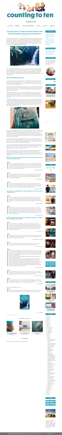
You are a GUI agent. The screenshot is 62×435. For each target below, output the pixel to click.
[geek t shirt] (51, 236)
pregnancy (16, 314)
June (48, 335)
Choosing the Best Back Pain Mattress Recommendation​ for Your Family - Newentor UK (50, 96)
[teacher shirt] (51, 203)
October (48, 330)
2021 (47, 323)
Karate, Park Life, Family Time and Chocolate (50, 350)
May (48, 336)
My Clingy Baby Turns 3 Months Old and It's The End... (51, 374)
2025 (47, 317)
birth (10, 314)
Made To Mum (40, 179)
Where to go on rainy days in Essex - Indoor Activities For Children (50, 291)
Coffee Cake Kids (40, 275)
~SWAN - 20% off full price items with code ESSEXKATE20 (50, 43)
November (49, 328)
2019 (47, 326)
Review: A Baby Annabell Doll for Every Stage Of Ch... (51, 364)
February (48, 387)
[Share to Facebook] (38, 312)
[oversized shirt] (51, 258)
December (49, 327)
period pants (23, 148)
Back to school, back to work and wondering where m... (51, 340)
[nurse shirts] (51, 214)
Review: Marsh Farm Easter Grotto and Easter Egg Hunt (50, 377)
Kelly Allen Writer (40, 188)
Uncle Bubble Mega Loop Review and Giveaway (50, 370)
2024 (47, 319)
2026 (47, 316)
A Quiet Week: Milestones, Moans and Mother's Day (51, 383)
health (12, 314)
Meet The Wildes (40, 169)
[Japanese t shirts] (51, 181)
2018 (47, 390)
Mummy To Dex (40, 267)
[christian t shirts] (51, 192)
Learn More (49, 433)
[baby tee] (51, 278)
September (49, 331)
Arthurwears (41, 231)
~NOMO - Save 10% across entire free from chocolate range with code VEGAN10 (50, 40)
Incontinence (8, 144)
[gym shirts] (51, 225)
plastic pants (18, 148)
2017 (47, 391)
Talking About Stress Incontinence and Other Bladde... (51, 360)
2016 (47, 393)
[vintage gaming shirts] (51, 247)
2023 (47, 320)
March (48, 386)
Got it (53, 433)
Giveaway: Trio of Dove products (51, 300)
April (48, 338)
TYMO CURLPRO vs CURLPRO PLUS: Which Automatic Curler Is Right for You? (51, 309)
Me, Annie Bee (40, 246)
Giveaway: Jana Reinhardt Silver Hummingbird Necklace (51, 354)
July (48, 334)
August (48, 332)
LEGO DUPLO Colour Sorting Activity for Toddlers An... (50, 347)
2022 (47, 321)
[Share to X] (40, 312)
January (48, 389)
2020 (47, 324)
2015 (47, 394)
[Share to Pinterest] (42, 312)
